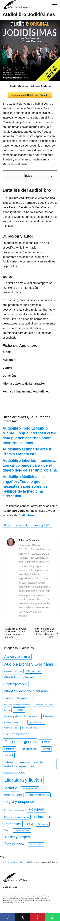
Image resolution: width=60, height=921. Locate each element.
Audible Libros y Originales (28, 664)
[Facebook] (7, 917)
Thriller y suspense (18, 837)
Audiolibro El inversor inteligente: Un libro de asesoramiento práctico (16, 632)
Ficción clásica (10, 728)
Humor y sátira (21, 525)
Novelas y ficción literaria (14, 810)
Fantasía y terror (36, 722)
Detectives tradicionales (44, 704)
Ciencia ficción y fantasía (19, 677)
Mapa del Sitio (10, 887)
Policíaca (36, 809)
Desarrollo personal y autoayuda (17, 704)
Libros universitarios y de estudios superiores (23, 764)
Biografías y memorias (13, 671)
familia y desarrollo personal (21, 716)
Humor (7, 525)
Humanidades (28, 748)
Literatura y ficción (41, 525)
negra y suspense (19, 801)
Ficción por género (20, 741)
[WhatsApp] (52, 917)
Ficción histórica (16, 734)
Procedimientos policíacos (16, 817)
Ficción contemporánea (31, 728)
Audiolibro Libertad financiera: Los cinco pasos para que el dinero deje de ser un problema (30, 465)
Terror (7, 830)
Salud (29, 824)
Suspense (43, 824)
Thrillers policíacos (22, 830)
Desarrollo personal (19, 698)
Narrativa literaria (29, 789)
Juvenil (8, 755)
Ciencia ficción (33, 671)
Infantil (46, 749)
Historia (46, 742)
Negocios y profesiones (38, 795)
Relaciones (42, 817)
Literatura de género (14, 772)
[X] (22, 917)
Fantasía (48, 716)
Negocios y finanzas (13, 795)
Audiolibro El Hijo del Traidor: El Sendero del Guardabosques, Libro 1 (44, 632)
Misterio (10, 788)
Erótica (7, 710)
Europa (19, 710)
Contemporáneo (15, 684)
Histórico (9, 749)
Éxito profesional (36, 845)
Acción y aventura (17, 656)
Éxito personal (14, 844)
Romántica (12, 824)
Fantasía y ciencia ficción (14, 722)
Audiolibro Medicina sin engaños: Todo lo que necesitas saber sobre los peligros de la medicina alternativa (25, 486)
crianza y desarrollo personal (26, 691)
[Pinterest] (37, 917)
